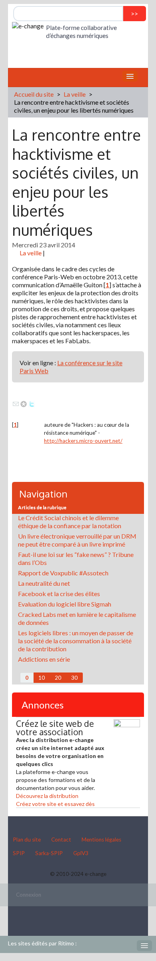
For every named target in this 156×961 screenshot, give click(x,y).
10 (41, 677)
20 (58, 677)
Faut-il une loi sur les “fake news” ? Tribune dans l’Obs (76, 558)
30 (74, 677)
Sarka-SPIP (49, 853)
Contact (61, 839)
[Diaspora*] (23, 403)
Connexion (28, 894)
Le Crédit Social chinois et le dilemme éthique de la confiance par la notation (69, 521)
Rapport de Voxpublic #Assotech (63, 573)
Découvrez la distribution (47, 795)
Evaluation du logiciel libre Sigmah (64, 604)
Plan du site (27, 839)
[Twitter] (31, 403)
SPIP (19, 853)
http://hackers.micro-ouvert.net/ (83, 441)
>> (134, 13)
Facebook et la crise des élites (59, 593)
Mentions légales (101, 839)
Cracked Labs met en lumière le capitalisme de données (77, 618)
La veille (75, 94)
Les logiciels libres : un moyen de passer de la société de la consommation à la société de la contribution (75, 641)
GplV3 (80, 853)
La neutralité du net (44, 583)
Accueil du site (34, 94)
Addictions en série (44, 659)
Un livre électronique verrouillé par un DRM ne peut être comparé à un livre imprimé (77, 540)
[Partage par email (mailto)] (16, 403)
